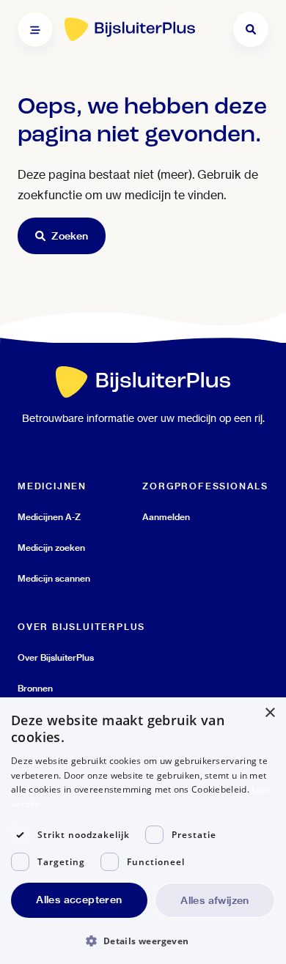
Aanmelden (166, 516)
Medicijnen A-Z (49, 516)
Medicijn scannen (54, 578)
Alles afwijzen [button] (214, 900)
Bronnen (35, 688)
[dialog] (143, 830)
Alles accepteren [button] (79, 899)
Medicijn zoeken (51, 547)
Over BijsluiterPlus (56, 657)
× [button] (269, 713)
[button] (143, 940)
